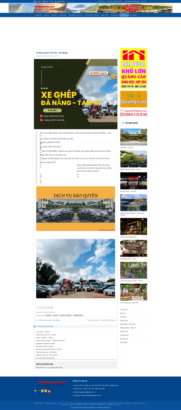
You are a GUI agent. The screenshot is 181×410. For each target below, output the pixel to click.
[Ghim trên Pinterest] (48, 307)
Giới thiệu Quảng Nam (132, 1)
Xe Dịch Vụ (124, 15)
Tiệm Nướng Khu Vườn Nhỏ (46, 352)
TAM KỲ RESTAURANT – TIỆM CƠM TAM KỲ (50, 341)
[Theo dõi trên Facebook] (35, 391)
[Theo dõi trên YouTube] (49, 391)
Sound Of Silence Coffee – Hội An (49, 349)
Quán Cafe (104, 15)
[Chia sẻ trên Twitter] (41, 307)
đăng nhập (46, 367)
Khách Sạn (62, 15)
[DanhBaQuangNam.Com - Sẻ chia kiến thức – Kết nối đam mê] (44, 8)
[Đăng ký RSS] (45, 391)
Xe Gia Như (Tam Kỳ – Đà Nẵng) (48, 320)
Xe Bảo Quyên (78, 315)
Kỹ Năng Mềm (111, 403)
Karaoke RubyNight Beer (45, 343)
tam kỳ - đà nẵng (65, 315)
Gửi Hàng (133, 15)
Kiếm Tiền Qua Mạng (99, 403)
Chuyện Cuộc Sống (49, 403)
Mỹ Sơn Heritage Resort (45, 358)
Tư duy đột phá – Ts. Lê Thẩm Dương (100, 320)
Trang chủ (101, 1)
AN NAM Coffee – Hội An (45, 346)
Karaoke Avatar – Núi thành (46, 355)
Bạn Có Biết (38, 403)
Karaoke (54, 15)
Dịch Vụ (46, 15)
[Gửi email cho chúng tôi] (38, 391)
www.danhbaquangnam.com (91, 395)
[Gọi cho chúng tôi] (42, 391)
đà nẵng (48, 315)
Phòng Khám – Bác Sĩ (92, 15)
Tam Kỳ (45, 312)
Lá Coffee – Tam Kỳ (43, 332)
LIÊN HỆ (143, 1)
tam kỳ (56, 315)
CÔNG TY (60, 403)
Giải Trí (85, 404)
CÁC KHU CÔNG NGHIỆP (114, 1)
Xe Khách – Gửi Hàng (114, 404)
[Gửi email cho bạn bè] (44, 307)
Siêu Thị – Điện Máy (75, 404)
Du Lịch (73, 403)
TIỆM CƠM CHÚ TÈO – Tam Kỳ (46, 335)
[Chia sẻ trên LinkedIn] (51, 307)
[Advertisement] (90, 31)
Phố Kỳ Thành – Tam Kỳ (44, 338)
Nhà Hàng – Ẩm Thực (75, 15)
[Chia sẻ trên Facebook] (37, 307)
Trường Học (114, 15)
